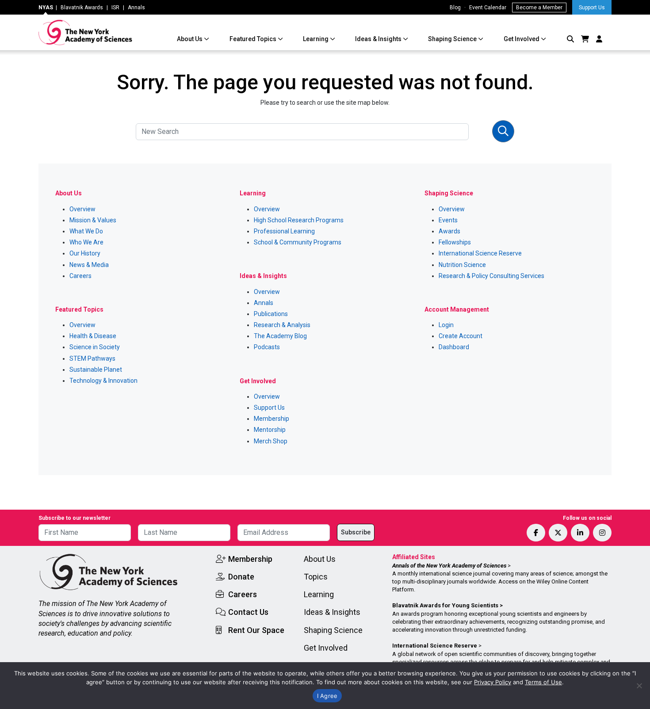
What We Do (86, 231)
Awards (449, 231)
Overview (82, 209)
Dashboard (454, 347)
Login (446, 324)
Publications (271, 313)
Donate (241, 576)
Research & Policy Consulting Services (491, 275)
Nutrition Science (462, 264)
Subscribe (356, 532)
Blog (455, 7)
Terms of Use (543, 682)
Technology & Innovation (103, 380)
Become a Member (539, 7)
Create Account (460, 335)
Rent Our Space (256, 630)
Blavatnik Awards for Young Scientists (445, 605)
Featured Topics (253, 38)
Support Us (592, 7)
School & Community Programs (297, 242)
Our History (84, 253)
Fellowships (455, 242)
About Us (190, 38)
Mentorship (270, 429)
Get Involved (522, 38)
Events (448, 220)
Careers (80, 275)
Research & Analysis (282, 324)
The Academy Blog (280, 335)
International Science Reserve (480, 253)
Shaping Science (453, 38)
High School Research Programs (299, 220)
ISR (115, 7)
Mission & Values (92, 220)
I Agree (327, 695)
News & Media (89, 264)
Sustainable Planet (95, 369)
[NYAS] (85, 32)
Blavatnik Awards (82, 7)
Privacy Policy (492, 682)
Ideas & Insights (379, 38)
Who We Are (86, 242)
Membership (271, 418)
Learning (316, 38)
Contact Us (248, 612)
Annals (136, 7)
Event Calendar (487, 7)
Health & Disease (92, 335)
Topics (316, 576)
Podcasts (267, 347)
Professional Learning (284, 231)
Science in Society (94, 347)
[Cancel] (639, 685)
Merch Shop (270, 441)
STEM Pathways (92, 358)
